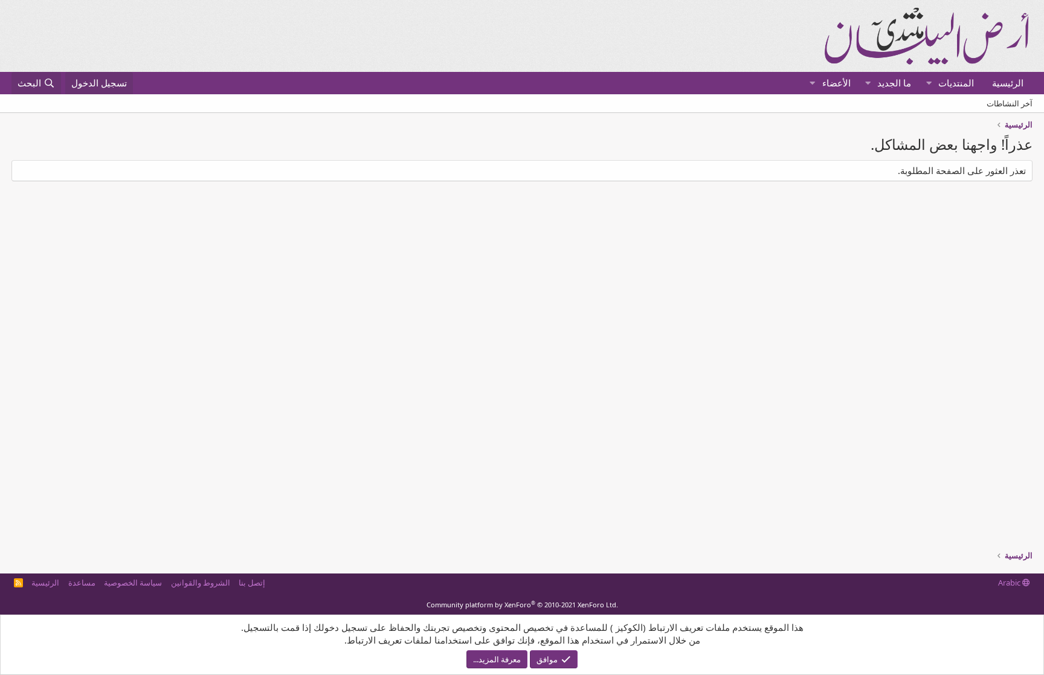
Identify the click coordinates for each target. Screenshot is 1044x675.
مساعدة (81, 582)
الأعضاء (836, 83)
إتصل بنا (252, 582)
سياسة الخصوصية (133, 582)
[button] (928, 83)
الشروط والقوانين (200, 582)
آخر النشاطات (1010, 103)
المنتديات (956, 83)
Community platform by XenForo (522, 604)
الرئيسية (1007, 83)
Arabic (1010, 582)
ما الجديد (894, 83)
